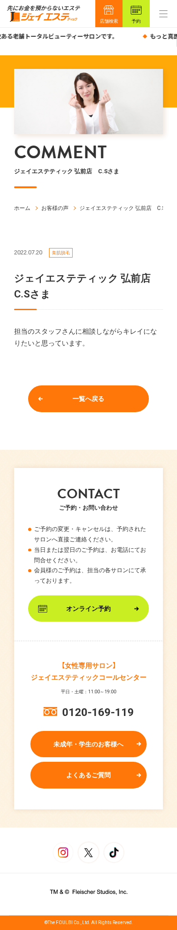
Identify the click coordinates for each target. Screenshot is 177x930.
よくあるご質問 (88, 775)
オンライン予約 (88, 608)
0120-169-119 (98, 712)
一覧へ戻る (88, 398)
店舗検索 (109, 21)
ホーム (22, 208)
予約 (136, 21)
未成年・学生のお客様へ (88, 744)
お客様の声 (55, 208)
